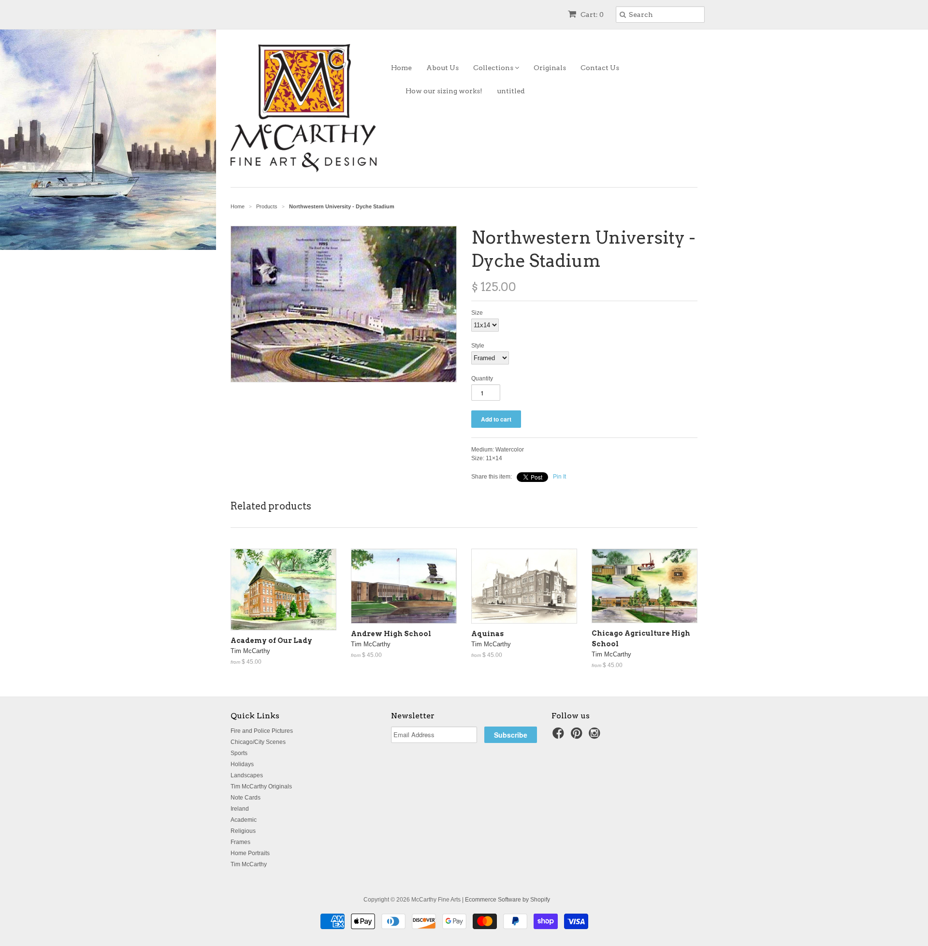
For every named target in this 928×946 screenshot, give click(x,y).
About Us (442, 68)
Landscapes (247, 775)
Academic (244, 819)
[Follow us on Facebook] (559, 736)
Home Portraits (250, 853)
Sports (239, 753)
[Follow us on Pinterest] (578, 736)
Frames (240, 842)
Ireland (240, 808)
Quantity (482, 378)
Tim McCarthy (249, 864)
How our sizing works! (444, 91)
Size (477, 312)
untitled (511, 91)
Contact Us (599, 68)
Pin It (559, 476)
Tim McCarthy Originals (261, 786)
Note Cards (246, 797)
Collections (494, 68)
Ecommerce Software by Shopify (507, 899)
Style (477, 345)
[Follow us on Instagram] (596, 736)
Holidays (242, 764)
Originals (550, 68)
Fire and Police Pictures (262, 731)
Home (401, 68)
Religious (243, 831)
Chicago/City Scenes (258, 742)
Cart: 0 (591, 14)
